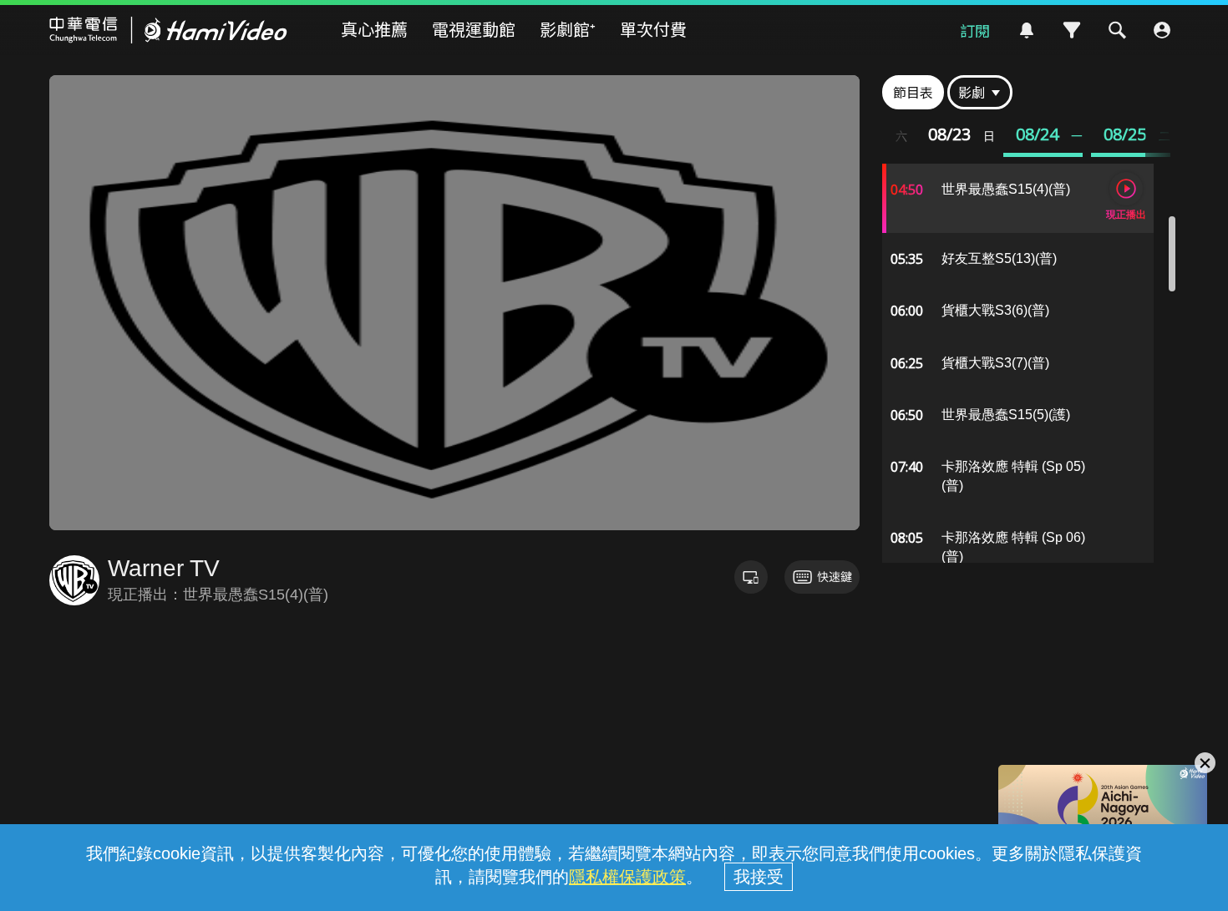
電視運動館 (473, 29)
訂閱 (975, 30)
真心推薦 (374, 29)
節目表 (913, 92)
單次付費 (653, 29)
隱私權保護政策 (627, 877)
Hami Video (168, 30)
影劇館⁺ (568, 29)
